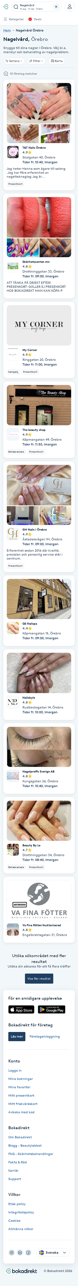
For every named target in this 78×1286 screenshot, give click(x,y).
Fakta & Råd (17, 1162)
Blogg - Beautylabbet (25, 1146)
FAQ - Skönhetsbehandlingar (30, 1154)
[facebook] (28, 1252)
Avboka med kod (21, 1112)
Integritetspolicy (21, 1212)
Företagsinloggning (45, 1036)
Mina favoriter (19, 1087)
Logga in (15, 1070)
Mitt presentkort (21, 1095)
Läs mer (17, 1036)
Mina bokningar (20, 1079)
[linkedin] (20, 1252)
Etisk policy (17, 1204)
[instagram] (11, 1252)
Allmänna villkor (20, 1229)
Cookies (14, 1221)
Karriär (13, 1171)
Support (14, 1179)
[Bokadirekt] (5, 6)
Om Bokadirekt (20, 1137)
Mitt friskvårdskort (22, 1104)
